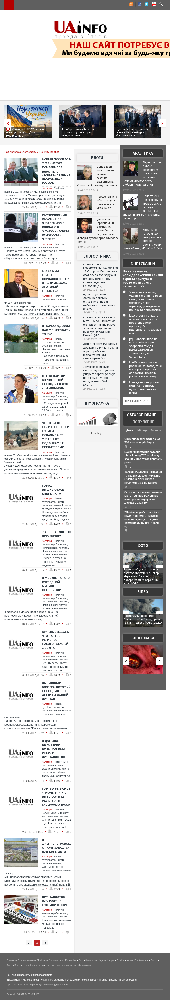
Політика (42, 960)
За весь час (155, 431)
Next (163, 123)
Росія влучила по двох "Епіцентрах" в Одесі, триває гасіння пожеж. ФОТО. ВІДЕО (143, 619)
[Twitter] (145, 4)
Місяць (142, 430)
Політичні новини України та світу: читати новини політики (55, 396)
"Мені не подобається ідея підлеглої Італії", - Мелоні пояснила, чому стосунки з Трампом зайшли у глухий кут (142, 519)
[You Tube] (153, 4)
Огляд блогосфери (33, 965)
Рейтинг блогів (69, 965)
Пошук (43, 152)
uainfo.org (47, 979)
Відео (142, 592)
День (129, 430)
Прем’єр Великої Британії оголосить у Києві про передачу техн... (78, 132)
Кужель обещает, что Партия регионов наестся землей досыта (55, 640)
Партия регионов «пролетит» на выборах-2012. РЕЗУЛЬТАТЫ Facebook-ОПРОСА (56, 796)
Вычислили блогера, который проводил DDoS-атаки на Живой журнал (56, 691)
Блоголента (52, 965)
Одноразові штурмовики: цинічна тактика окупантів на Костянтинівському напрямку (97, 176)
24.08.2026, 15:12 (94, 312)
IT (135, 960)
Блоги (97, 158)
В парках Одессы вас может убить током (56, 330)
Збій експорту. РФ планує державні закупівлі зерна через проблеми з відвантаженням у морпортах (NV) (100, 351)
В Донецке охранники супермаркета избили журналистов (53, 749)
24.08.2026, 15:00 (94, 339)
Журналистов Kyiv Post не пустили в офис (55, 901)
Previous (6, 123)
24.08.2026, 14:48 (94, 362)
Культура (90, 960)
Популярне (143, 422)
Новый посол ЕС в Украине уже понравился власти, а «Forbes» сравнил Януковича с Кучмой (56, 171)
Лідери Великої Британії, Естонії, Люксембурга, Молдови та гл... (132, 132)
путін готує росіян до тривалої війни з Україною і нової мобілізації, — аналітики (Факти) (99, 302)
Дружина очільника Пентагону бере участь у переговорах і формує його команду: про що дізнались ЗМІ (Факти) (99, 376)
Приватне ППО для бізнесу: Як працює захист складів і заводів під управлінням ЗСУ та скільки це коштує (143, 207)
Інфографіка (97, 403)
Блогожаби (142, 638)
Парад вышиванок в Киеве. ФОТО (53, 489)
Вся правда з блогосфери (20, 152)
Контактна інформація (30, 984)
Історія (110, 960)
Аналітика (143, 153)
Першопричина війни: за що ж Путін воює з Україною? (107, 202)
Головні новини (26, 960)
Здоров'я (143, 960)
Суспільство (56, 960)
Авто (129, 960)
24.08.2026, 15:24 (94, 289)
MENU (9, 5)
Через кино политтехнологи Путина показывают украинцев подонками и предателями (55, 435)
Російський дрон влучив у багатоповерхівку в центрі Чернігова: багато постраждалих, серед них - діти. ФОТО (142, 576)
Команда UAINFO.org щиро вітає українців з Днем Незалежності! (26, 132)
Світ (81, 960)
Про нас (11, 984)
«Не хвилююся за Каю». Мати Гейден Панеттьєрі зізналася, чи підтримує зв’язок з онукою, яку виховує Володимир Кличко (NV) (99, 326)
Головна (11, 960)
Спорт (154, 960)
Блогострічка (97, 256)
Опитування (143, 263)
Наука (101, 960)
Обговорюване (141, 415)
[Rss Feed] (130, 4)
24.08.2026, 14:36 (94, 388)
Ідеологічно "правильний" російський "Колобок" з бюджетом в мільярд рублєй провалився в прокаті (97, 230)
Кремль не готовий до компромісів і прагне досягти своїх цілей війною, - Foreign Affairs (142, 239)
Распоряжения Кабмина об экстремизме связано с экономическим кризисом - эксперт (55, 227)
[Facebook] (138, 4)
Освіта (120, 960)
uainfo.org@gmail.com (56, 984)
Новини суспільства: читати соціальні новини (53, 342)
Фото (143, 546)
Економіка (70, 960)
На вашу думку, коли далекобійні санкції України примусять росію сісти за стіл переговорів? (143, 278)
